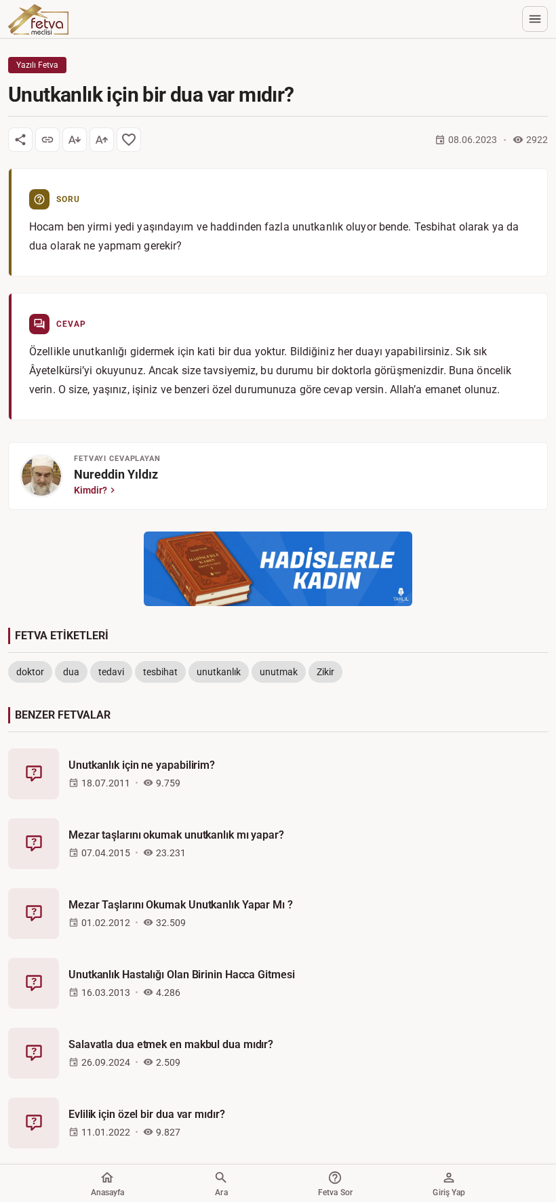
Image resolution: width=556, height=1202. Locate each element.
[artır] (102, 139)
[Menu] (535, 19)
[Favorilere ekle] (129, 139)
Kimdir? (90, 490)
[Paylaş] (20, 139)
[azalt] (74, 139)
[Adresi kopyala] (47, 139)
